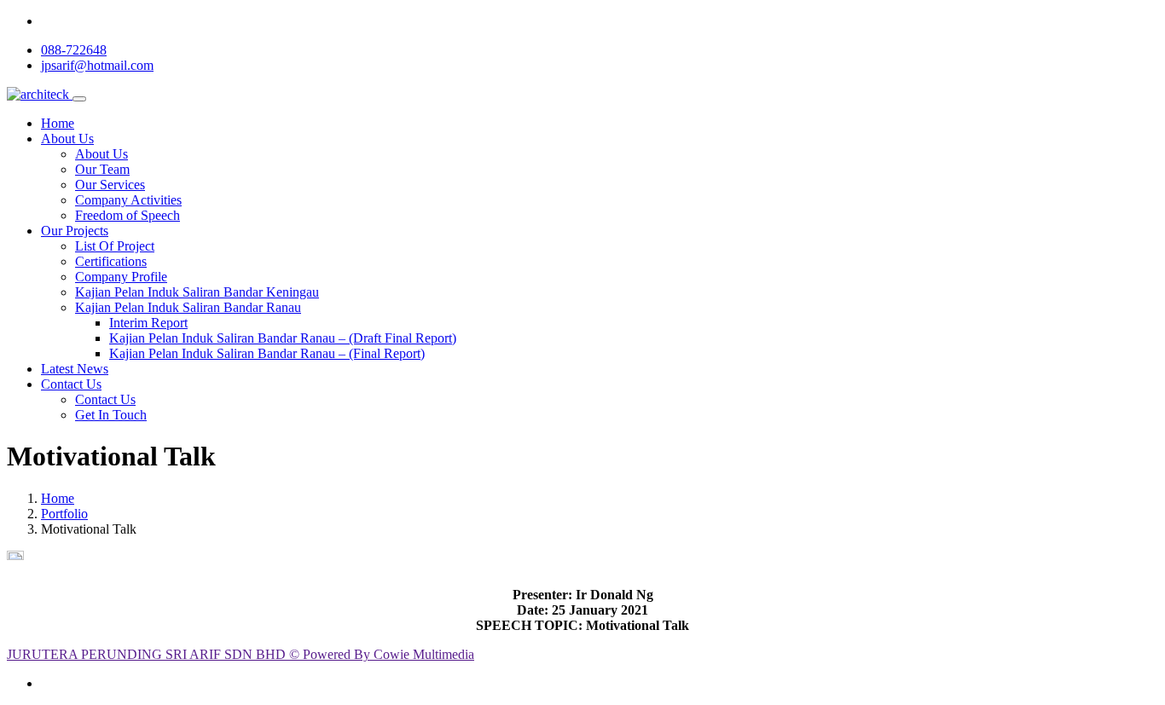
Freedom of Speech (127, 215)
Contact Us (71, 384)
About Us (67, 138)
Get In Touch (111, 414)
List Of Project (114, 246)
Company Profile (121, 276)
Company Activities (128, 200)
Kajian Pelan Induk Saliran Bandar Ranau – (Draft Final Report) (282, 338)
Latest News (74, 368)
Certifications (111, 261)
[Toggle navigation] (79, 98)
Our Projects (74, 230)
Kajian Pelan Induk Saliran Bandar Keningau (197, 292)
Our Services (110, 184)
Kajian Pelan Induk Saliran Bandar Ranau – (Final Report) (267, 353)
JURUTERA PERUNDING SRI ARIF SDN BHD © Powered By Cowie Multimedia (240, 654)
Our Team (102, 169)
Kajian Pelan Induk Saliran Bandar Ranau (188, 307)
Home (57, 123)
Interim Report (148, 322)
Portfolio (64, 513)
